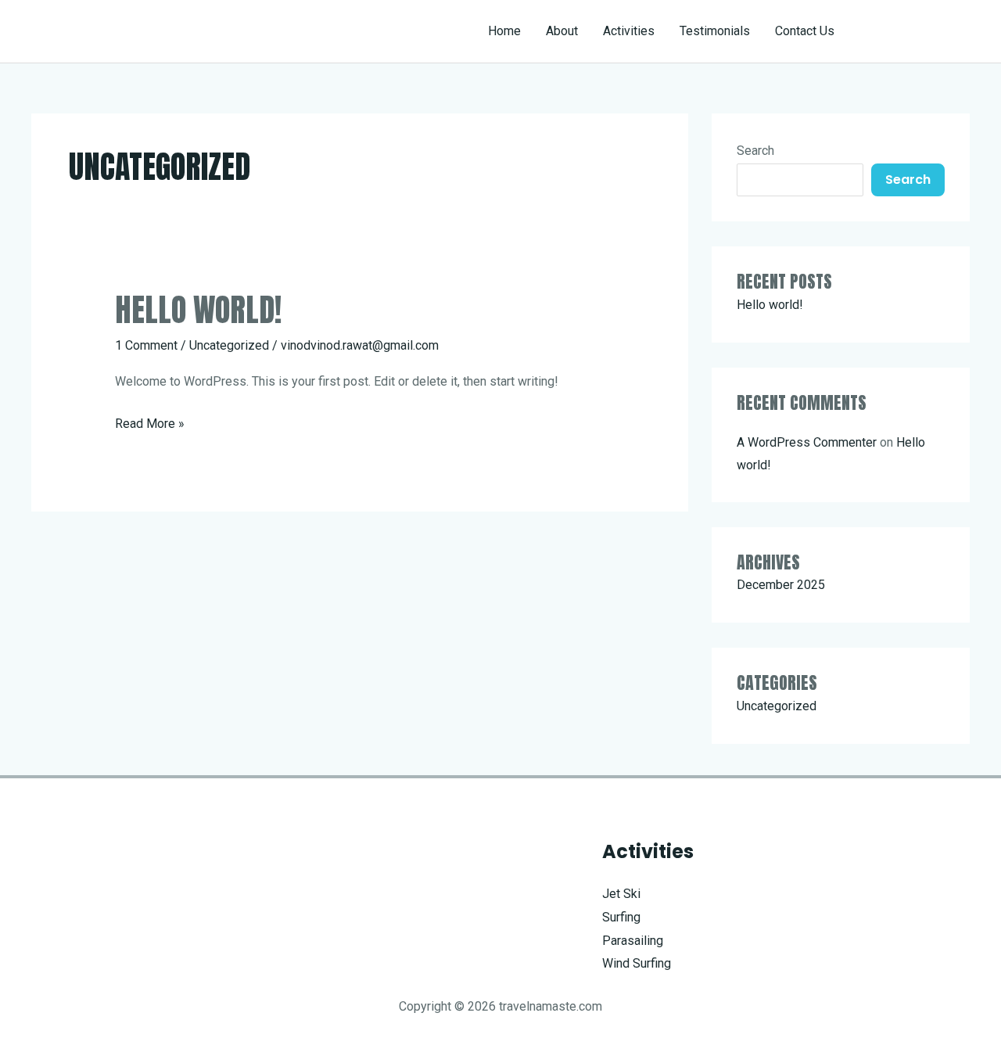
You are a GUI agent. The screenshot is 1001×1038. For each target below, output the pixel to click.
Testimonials (715, 30)
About (562, 30)
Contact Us (804, 30)
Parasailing (632, 940)
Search (755, 150)
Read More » (150, 425)
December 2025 (781, 584)
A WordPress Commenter (807, 442)
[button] (916, 31)
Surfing (621, 917)
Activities (629, 30)
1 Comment (146, 345)
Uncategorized (229, 345)
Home (504, 30)
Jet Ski (621, 893)
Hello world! (198, 309)
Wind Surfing (636, 963)
